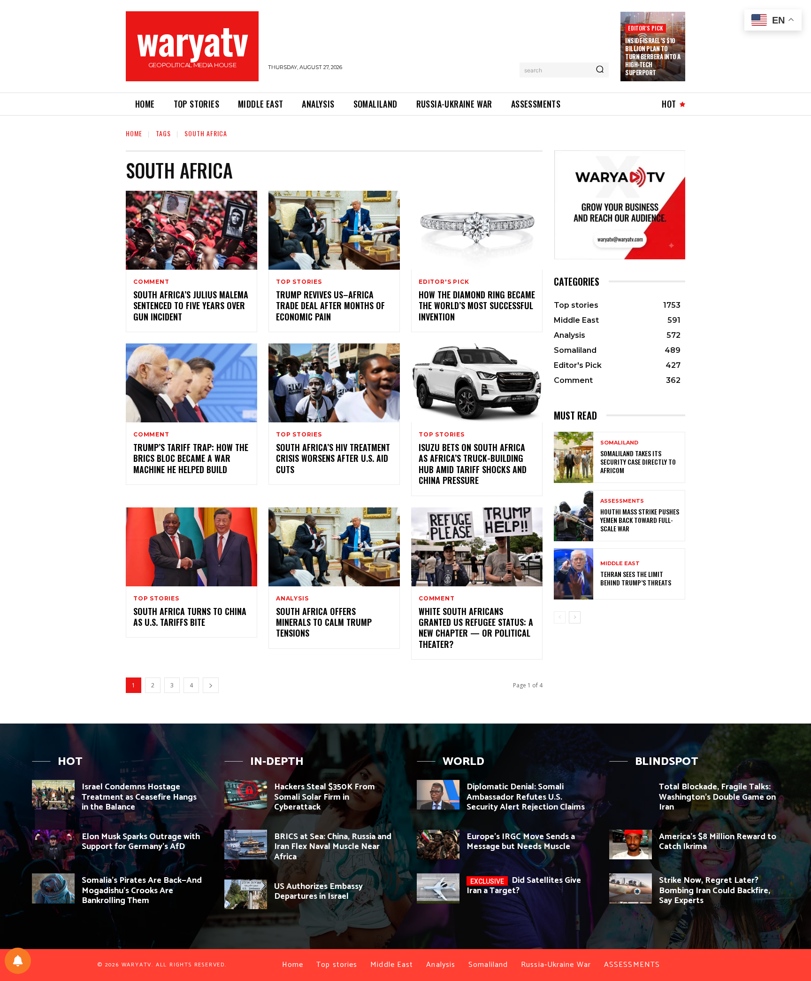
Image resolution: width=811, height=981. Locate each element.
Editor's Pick (645, 28)
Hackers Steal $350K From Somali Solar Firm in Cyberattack (324, 797)
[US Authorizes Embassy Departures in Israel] (245, 894)
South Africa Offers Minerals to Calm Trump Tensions (324, 622)
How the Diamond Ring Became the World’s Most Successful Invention (477, 305)
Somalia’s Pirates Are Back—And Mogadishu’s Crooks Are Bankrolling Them (142, 890)
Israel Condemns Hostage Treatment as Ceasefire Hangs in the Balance (139, 797)
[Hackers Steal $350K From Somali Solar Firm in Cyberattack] (245, 795)
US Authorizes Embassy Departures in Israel (318, 892)
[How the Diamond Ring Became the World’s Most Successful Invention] (477, 230)
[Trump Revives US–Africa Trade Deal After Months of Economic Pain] (334, 230)
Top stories (299, 282)
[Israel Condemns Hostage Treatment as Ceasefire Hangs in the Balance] (53, 795)
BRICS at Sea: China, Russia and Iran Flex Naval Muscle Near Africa (332, 847)
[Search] (600, 70)
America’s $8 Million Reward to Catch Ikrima (717, 842)
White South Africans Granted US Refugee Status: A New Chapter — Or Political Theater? (476, 627)
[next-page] (211, 685)
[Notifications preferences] (18, 961)
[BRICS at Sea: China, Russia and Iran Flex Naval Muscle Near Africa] (245, 844)
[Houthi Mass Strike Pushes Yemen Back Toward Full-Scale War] (573, 515)
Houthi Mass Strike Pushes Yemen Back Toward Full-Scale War (639, 519)
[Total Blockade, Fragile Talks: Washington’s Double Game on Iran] (630, 795)
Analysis (292, 598)
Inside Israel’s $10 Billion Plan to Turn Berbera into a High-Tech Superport (653, 56)
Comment (151, 282)
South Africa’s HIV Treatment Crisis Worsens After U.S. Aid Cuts (333, 458)
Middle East (620, 563)
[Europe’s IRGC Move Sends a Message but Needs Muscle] (438, 844)
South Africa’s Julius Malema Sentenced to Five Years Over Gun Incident (190, 305)
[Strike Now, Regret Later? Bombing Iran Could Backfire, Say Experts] (630, 888)
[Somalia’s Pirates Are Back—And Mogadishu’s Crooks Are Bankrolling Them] (53, 888)
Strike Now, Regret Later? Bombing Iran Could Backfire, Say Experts (714, 890)
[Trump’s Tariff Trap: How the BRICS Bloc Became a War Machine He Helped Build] (191, 382)
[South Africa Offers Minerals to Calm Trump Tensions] (334, 546)
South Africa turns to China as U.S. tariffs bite (189, 616)
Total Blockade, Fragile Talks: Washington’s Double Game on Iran (717, 797)
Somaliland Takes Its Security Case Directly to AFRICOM (638, 461)
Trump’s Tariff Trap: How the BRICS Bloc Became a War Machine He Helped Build (190, 458)
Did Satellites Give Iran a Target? (524, 885)
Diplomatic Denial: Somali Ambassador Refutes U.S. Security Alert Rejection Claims (526, 797)
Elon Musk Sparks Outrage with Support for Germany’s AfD (141, 842)
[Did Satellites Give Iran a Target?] (438, 888)
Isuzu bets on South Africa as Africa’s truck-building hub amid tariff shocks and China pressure (473, 463)
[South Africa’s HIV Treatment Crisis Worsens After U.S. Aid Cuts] (334, 382)
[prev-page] (560, 617)
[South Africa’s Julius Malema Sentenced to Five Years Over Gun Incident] (191, 230)
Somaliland (619, 442)
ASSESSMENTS (622, 501)
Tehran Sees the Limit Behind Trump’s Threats (635, 578)
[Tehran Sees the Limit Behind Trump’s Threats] (573, 574)
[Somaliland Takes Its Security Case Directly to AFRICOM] (573, 457)
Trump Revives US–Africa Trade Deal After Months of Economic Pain (330, 305)
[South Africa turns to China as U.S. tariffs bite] (191, 546)
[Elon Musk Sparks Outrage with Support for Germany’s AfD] (53, 844)
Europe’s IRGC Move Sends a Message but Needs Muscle (521, 842)
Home (134, 133)
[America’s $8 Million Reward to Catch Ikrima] (630, 844)
